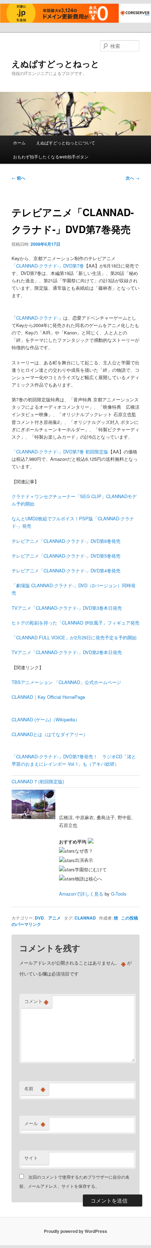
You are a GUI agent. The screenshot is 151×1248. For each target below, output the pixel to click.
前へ (18, 178)
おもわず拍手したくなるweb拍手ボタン (50, 156)
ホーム (19, 142)
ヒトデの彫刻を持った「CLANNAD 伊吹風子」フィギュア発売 (75, 622)
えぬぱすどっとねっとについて (65, 142)
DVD (39, 918)
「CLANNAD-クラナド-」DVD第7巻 (48, 265)
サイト (31, 1157)
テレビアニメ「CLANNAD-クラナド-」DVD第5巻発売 (66, 555)
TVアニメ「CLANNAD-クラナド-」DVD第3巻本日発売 (67, 607)
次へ (132, 178)
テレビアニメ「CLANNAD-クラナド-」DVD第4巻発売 (66, 570)
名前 (34, 1088)
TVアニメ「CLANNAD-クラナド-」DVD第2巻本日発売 (67, 652)
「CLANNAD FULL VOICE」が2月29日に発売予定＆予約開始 (74, 637)
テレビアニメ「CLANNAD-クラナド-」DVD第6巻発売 (66, 541)
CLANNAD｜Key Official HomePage (48, 697)
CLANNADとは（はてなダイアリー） (50, 734)
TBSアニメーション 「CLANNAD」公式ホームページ (66, 682)
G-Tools (118, 893)
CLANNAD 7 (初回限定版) (38, 781)
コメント (36, 1001)
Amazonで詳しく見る (81, 893)
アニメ (54, 918)
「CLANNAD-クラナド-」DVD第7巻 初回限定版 (60, 451)
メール (34, 1123)
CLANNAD (85, 918)
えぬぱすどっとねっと (55, 63)
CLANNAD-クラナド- (37, 317)
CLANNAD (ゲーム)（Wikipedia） (46, 719)
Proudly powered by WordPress (75, 1231)
